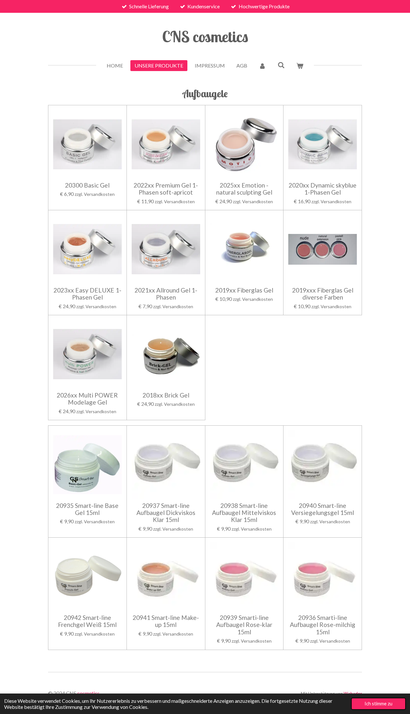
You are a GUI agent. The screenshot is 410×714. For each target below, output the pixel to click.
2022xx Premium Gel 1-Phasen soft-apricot (166, 189)
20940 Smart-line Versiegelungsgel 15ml (322, 509)
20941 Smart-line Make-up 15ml (166, 621)
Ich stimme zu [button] (378, 703)
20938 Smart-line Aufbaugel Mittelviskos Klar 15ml (244, 513)
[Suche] (281, 64)
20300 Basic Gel (87, 185)
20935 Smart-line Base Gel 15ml (87, 509)
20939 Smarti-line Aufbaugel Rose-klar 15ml (244, 625)
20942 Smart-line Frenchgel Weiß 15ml (87, 621)
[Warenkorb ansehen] (300, 65)
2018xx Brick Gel (166, 395)
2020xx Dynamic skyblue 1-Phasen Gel (323, 189)
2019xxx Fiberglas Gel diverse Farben (322, 294)
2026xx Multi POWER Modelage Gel (87, 399)
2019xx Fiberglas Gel (244, 290)
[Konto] (262, 65)
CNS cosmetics (205, 36)
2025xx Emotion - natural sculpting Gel (244, 189)
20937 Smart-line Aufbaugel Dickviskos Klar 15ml (165, 513)
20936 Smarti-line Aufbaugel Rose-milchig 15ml (322, 625)
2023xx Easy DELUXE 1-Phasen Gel (87, 294)
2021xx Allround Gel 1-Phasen (166, 294)
